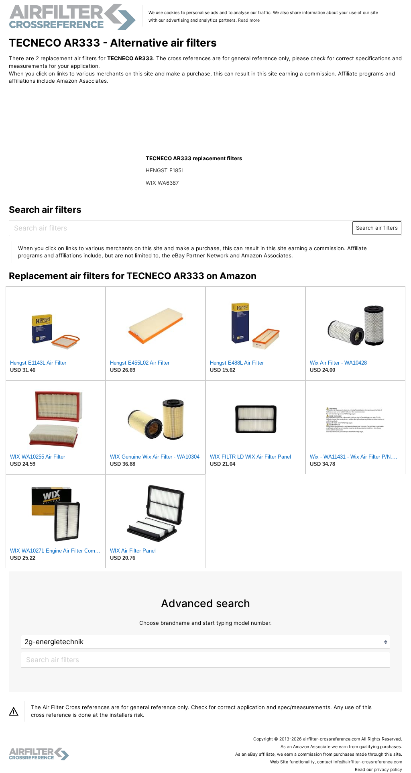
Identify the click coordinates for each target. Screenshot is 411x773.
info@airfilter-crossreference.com (368, 762)
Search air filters (377, 227)
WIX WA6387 (162, 182)
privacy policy (388, 769)
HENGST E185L (165, 170)
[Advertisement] (75, 143)
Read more (249, 20)
